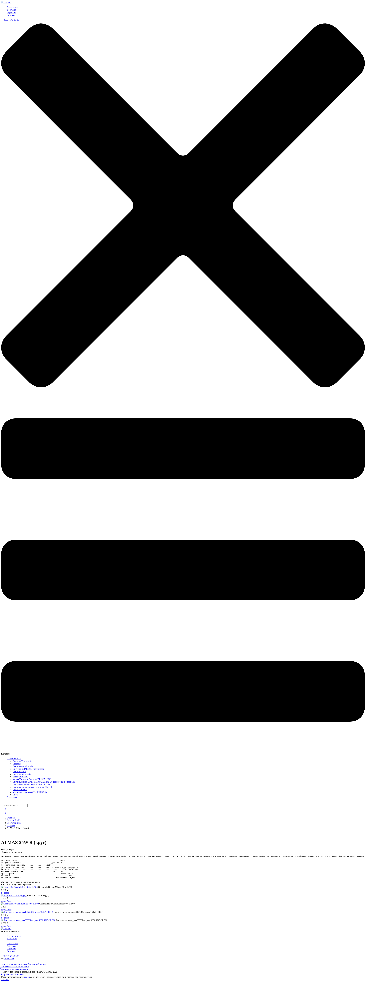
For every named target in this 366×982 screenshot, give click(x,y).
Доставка (11, 10)
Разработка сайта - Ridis (12, 974)
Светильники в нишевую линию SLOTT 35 (34, 787)
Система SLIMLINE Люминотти (28, 769)
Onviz (15, 794)
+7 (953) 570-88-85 (10, 20)
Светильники (19, 771)
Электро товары (20, 776)
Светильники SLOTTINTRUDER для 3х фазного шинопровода (44, 782)
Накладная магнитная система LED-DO (32, 784)
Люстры (17, 764)
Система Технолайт (22, 761)
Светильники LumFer (23, 766)
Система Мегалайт (22, 774)
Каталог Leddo (14, 820)
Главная (11, 817)
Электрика (12, 797)
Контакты (11, 15)
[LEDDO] (6, 2)
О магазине (12, 7)
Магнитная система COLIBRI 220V (30, 792)
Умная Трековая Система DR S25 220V (32, 779)
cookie (27, 977)
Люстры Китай (20, 789)
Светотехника (14, 758)
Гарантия (11, 12)
